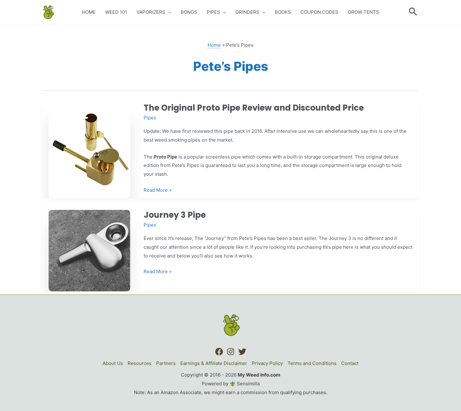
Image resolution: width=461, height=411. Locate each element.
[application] (168, 12)
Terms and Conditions (312, 363)
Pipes (150, 118)
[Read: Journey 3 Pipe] (89, 250)
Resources (139, 363)
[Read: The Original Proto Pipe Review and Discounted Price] (89, 150)
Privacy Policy (267, 363)
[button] (413, 12)
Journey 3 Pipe (175, 215)
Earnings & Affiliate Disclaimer (213, 363)
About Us (113, 363)
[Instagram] (231, 352)
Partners (166, 363)
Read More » (158, 191)
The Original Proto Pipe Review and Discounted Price (254, 107)
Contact (349, 363)
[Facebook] (219, 352)
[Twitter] (242, 352)
